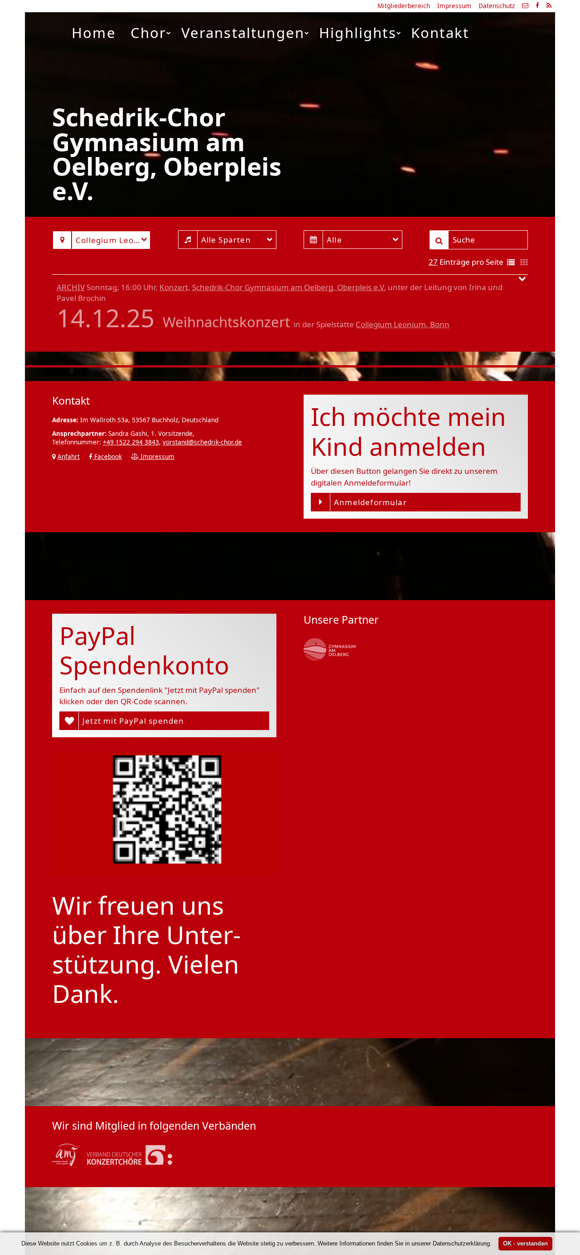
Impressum (454, 5)
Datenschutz (496, 5)
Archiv (71, 287)
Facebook (107, 456)
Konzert (174, 287)
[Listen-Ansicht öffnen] (511, 262)
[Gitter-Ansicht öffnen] (524, 262)
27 (433, 262)
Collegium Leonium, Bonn (403, 324)
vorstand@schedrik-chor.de (202, 442)
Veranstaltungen (243, 32)
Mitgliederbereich (403, 5)
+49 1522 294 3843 (131, 442)
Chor (148, 32)
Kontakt (440, 32)
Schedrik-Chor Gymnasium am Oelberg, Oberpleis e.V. (289, 287)
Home (94, 32)
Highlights (357, 32)
